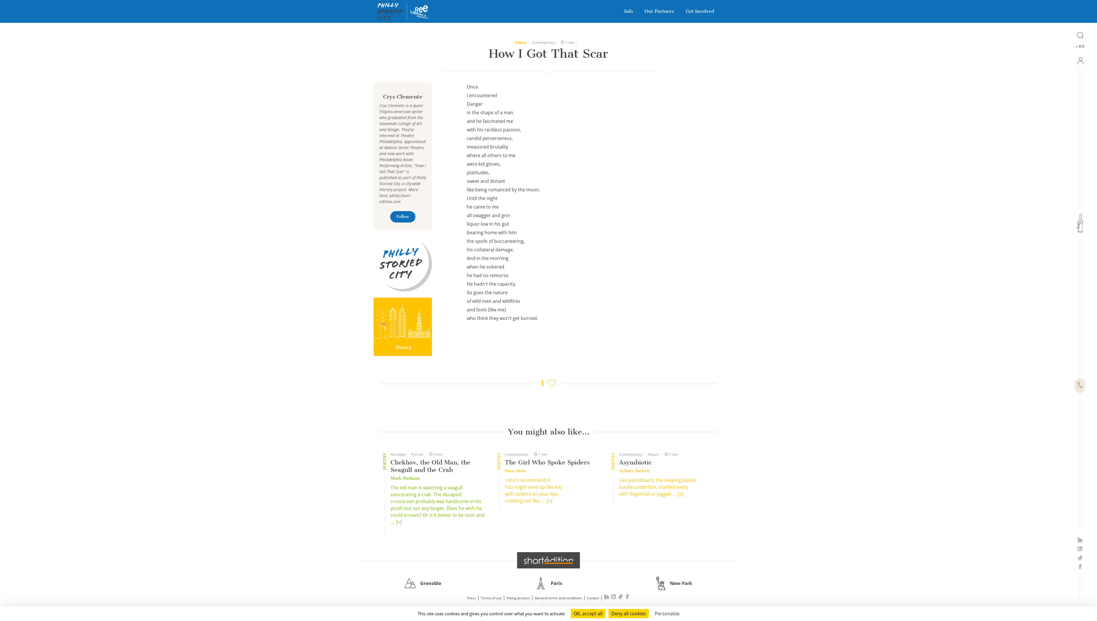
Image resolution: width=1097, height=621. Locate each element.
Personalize (667, 613)
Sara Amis (515, 470)
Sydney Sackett (634, 470)
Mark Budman (405, 478)
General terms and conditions (558, 598)
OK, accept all (588, 613)
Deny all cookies (628, 613)
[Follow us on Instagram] (1080, 549)
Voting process (518, 598)
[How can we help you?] (1080, 385)
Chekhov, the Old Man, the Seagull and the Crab (431, 466)
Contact (593, 598)
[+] (399, 522)
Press (471, 598)
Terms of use (491, 598)
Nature (653, 454)
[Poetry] (403, 327)
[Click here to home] (548, 560)
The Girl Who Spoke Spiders (547, 462)
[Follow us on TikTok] (1080, 558)
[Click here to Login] (1080, 60)
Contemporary (543, 42)
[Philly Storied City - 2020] (403, 263)
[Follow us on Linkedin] (1080, 540)
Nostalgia (398, 454)
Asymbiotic (635, 462)
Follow (403, 216)
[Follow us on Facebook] (1080, 567)
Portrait (417, 454)
